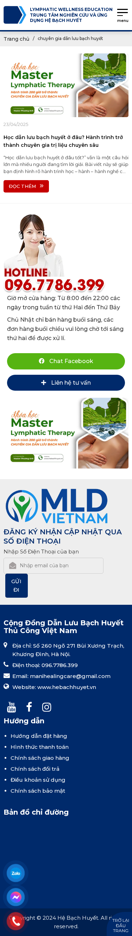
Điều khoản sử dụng (38, 779)
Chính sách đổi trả (35, 768)
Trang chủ (16, 39)
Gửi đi (16, 585)
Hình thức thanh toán (40, 746)
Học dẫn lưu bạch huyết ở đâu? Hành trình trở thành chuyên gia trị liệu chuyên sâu (63, 141)
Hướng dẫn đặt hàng (39, 736)
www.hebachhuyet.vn (66, 687)
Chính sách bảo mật (38, 790)
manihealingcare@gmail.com (70, 676)
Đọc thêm (22, 186)
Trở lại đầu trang (120, 925)
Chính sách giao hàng (40, 757)
